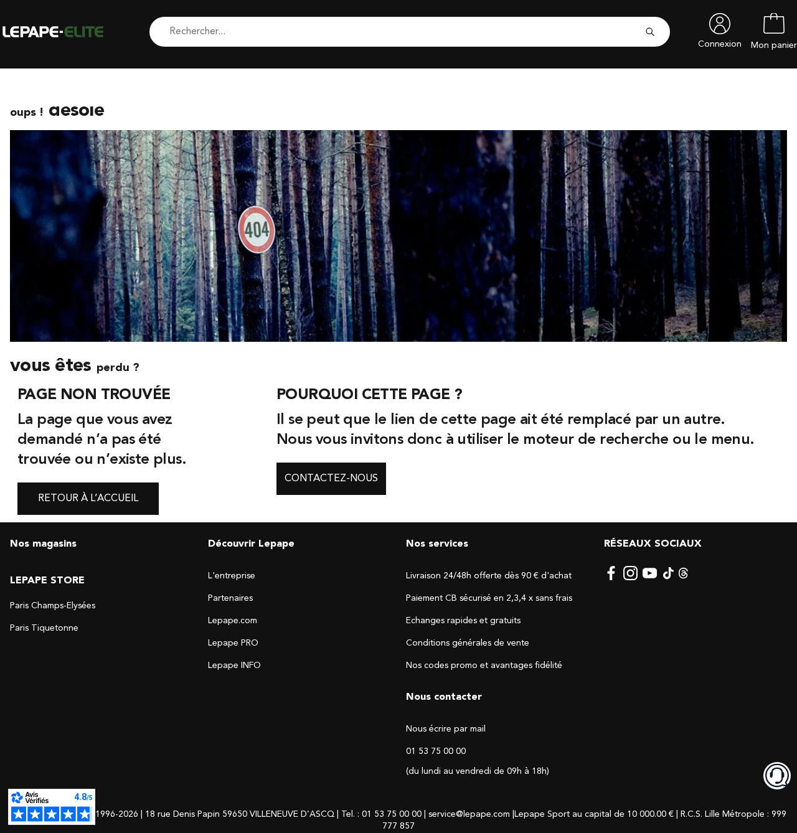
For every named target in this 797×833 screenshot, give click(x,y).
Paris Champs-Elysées (52, 605)
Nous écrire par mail (446, 729)
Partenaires (230, 598)
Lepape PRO (233, 643)
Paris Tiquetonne (44, 628)
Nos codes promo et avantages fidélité (484, 665)
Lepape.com (232, 620)
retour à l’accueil (88, 499)
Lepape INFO (234, 665)
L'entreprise (231, 576)
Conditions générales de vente (467, 643)
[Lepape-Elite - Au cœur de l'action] (62, 32)
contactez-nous (331, 479)
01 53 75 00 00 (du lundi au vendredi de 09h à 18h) (477, 761)
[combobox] (394, 32)
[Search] (650, 32)
